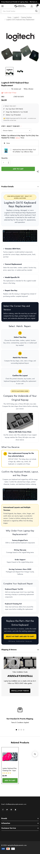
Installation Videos (20, 691)
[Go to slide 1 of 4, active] (16, 729)
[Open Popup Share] (38, 171)
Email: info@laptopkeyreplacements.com (13, 804)
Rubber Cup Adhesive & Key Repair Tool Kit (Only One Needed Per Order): (19, 136)
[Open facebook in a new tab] (2, 809)
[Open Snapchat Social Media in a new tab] (15, 809)
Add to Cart (10, 780)
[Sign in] (32, 6)
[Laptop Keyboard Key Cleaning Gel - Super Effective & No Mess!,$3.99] (10, 756)
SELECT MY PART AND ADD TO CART (20, 636)
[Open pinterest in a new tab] (11, 809)
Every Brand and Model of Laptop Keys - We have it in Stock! (20, 2)
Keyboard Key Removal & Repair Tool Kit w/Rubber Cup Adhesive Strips (24, 151)
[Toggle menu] (2, 6)
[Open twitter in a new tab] (7, 809)
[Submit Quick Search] (36, 11)
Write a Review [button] (28, 89)
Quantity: (4, 158)
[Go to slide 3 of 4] (21, 729)
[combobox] (20, 11)
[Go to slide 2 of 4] (18, 729)
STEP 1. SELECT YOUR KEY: (11, 126)
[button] (35, 754)
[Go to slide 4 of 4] (23, 729)
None (8, 143)
